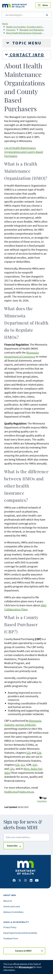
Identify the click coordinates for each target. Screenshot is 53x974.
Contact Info (26, 55)
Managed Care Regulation (32, 29)
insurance (42, 801)
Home (5, 23)
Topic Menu (26, 43)
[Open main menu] (43, 5)
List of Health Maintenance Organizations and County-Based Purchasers (23, 152)
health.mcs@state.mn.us (19, 791)
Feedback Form (10, 938)
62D (28, 752)
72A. (11, 768)
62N (39, 752)
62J (23, 764)
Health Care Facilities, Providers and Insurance (28, 26)
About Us (7, 900)
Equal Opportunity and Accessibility (20, 932)
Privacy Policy (9, 927)
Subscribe (15, 845)
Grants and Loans (11, 906)
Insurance (11, 29)
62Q (35, 764)
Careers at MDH (23, 950)
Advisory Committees (13, 912)
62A (17, 764)
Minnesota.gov (26, 967)
